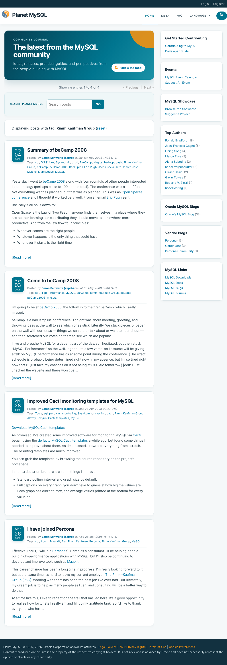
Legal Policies (107, 647)
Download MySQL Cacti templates (38, 427)
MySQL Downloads (178, 277)
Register (219, 4)
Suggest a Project (177, 114)
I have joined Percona (50, 529)
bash (118, 162)
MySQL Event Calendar (181, 77)
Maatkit (55, 541)
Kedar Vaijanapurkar (181, 167)
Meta (165, 15)
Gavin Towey (176, 177)
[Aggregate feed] (221, 16)
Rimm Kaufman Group (104, 292)
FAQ (180, 15)
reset (101, 128)
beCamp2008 (58, 167)
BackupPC (76, 167)
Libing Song (175, 151)
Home (149, 15)
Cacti (137, 435)
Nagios (98, 162)
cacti (110, 413)
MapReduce (46, 171)
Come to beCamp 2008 (53, 280)
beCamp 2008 (54, 181)
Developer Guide (177, 51)
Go (98, 104)
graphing (99, 413)
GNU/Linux (47, 162)
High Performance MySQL (58, 292)
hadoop (109, 162)
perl (51, 413)
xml (58, 413)
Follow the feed (130, 68)
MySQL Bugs (174, 288)
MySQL (60, 171)
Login (205, 4)
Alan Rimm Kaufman (75, 541)
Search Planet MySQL (26, 104)
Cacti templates (58, 418)
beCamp (42, 167)
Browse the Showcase (180, 109)
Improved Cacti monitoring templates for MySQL (80, 401)
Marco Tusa (175, 156)
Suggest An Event (177, 82)
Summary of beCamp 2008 (57, 150)
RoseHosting (176, 188)
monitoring (69, 413)
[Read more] (21, 257)
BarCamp (86, 162)
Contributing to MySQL (181, 46)
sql (37, 162)
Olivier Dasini (176, 172)
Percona (94, 541)
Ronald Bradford (179, 140)
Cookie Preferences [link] (182, 647)
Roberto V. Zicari (178, 182)
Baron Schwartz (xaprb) (58, 157)
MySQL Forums (175, 293)
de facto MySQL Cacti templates (63, 440)
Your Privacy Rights (132, 647)
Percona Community (181, 251)
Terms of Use (157, 647)
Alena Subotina (178, 161)
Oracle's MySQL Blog (183, 214)
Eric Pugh (90, 167)
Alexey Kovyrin (37, 418)
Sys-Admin (63, 162)
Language (198, 15)
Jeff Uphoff (123, 167)
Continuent (175, 245)
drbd (75, 162)
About (45, 541)
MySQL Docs (174, 282)
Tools (38, 413)
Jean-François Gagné (182, 145)
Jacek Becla (106, 167)
